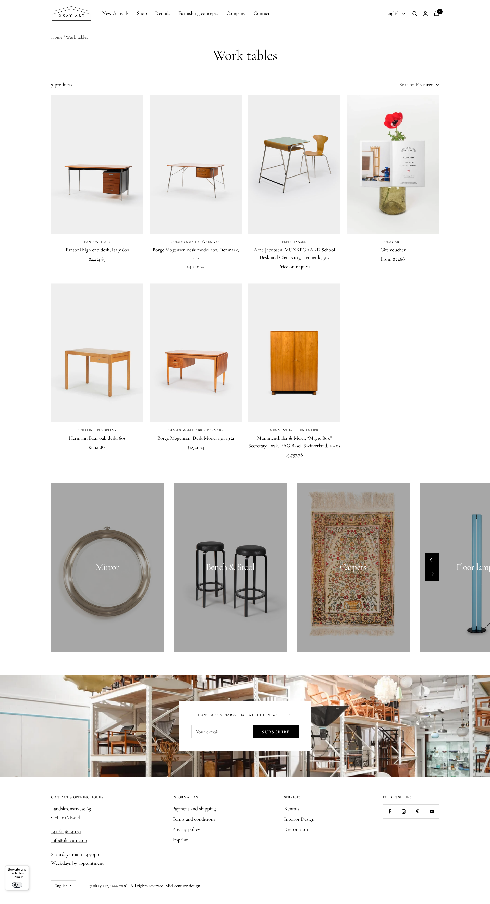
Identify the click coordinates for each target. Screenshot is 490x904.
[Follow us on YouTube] (432, 811)
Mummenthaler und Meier (294, 430)
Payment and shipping (194, 809)
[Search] (414, 13)
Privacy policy (186, 829)
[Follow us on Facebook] (390, 811)
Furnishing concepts (198, 13)
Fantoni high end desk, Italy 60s (97, 250)
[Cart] (436, 13)
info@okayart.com (69, 840)
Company (236, 13)
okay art (392, 242)
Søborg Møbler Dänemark (196, 242)
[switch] (17, 885)
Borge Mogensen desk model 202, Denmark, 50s (196, 254)
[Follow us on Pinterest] (418, 811)
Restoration (296, 829)
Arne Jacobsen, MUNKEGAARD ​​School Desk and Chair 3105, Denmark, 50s (294, 254)
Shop (142, 13)
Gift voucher (393, 250)
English (393, 13)
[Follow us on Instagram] (404, 811)
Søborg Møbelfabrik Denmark (196, 430)
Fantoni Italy (97, 242)
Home (56, 37)
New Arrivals (115, 13)
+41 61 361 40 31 (66, 831)
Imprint (180, 840)
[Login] (425, 13)
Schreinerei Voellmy (97, 430)
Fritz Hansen (294, 242)
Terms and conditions (193, 819)
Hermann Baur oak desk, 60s (97, 438)
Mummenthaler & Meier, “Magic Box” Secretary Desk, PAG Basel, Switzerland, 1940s (294, 442)
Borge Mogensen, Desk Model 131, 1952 (195, 438)
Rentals (162, 13)
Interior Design (299, 819)
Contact (262, 13)
